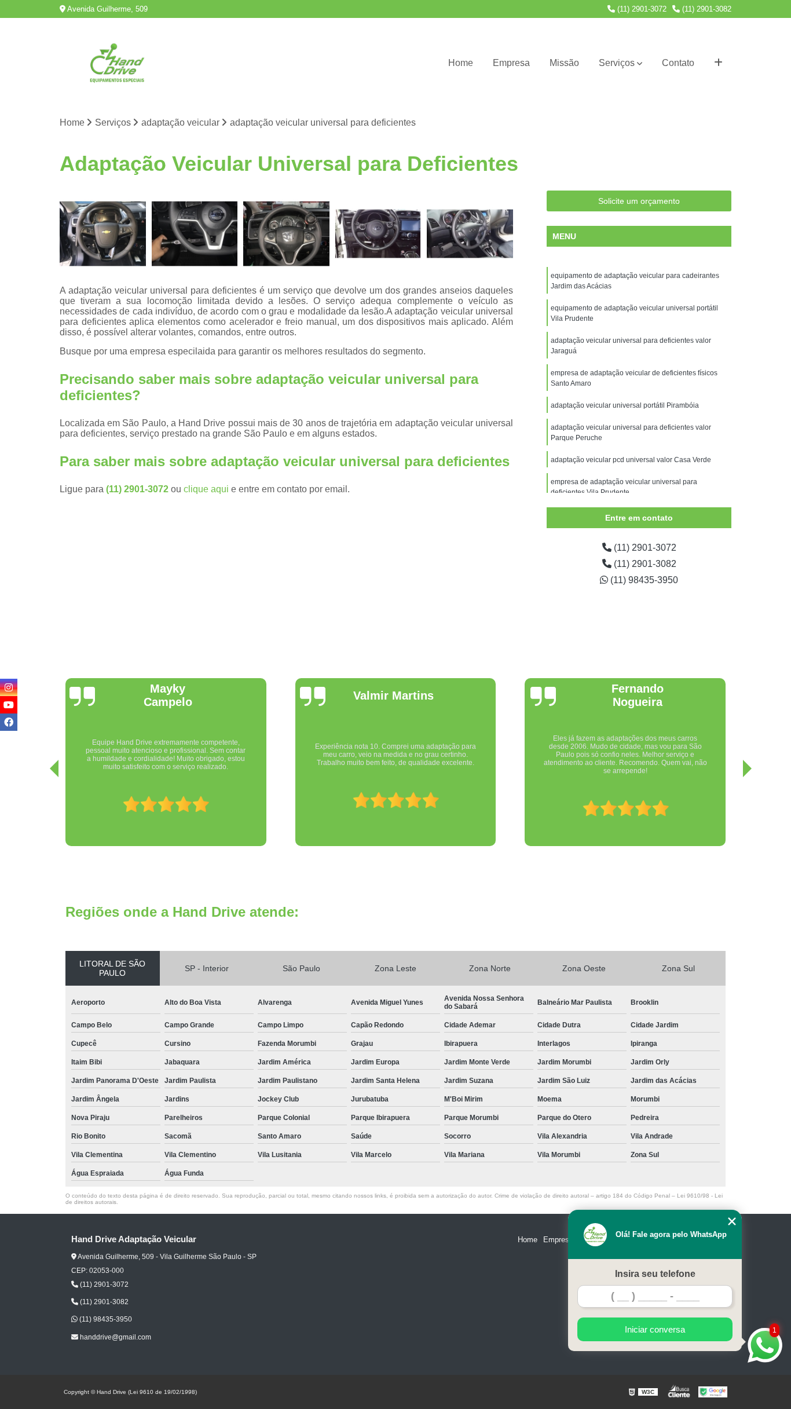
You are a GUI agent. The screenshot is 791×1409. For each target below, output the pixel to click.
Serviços (617, 63)
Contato (678, 63)
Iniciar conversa (655, 1329)
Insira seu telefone (655, 1274)
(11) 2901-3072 (641, 9)
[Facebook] (8, 722)
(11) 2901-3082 (705, 9)
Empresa (511, 63)
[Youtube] (8, 704)
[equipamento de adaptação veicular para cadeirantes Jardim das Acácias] (103, 234)
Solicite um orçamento (639, 201)
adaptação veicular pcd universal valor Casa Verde (631, 460)
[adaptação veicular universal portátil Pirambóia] (470, 234)
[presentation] (38, 813)
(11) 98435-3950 (643, 580)
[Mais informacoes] (718, 63)
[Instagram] (8, 687)
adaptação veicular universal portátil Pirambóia (625, 405)
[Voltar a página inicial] (117, 63)
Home (460, 63)
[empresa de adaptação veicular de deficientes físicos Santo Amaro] (378, 234)
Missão (564, 63)
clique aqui (206, 489)
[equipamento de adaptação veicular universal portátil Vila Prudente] (195, 234)
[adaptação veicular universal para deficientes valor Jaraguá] (286, 234)
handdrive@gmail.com (114, 1337)
